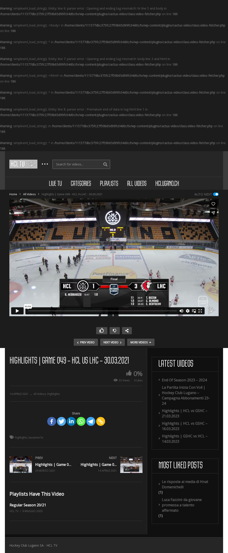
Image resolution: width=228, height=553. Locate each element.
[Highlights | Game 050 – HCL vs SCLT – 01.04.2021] (112, 464)
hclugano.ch (167, 184)
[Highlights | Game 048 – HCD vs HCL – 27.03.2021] (41, 464)
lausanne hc (35, 437)
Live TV (55, 184)
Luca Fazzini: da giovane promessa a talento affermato (182, 505)
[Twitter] (61, 421)
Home (13, 194)
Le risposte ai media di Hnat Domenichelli (185, 484)
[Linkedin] (71, 421)
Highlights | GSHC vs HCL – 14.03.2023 (185, 439)
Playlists (109, 184)
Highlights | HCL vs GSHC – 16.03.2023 (185, 426)
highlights (21, 437)
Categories (81, 184)
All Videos (137, 184)
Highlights (53, 394)
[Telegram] (90, 421)
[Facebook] (51, 421)
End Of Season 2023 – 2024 (184, 380)
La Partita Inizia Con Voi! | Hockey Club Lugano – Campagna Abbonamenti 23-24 (186, 395)
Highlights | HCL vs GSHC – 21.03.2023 (185, 413)
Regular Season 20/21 (28, 505)
